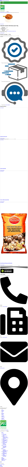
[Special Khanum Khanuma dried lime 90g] (14, 233)
